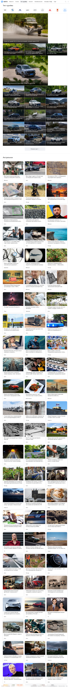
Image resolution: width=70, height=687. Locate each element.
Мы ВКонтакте (34, 686)
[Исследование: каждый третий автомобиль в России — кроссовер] (35, 608)
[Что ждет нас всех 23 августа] (13, 302)
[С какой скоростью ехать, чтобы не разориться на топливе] (13, 564)
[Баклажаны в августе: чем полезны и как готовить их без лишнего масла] (35, 389)
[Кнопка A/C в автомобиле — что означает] (57, 564)
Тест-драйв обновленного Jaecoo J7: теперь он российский (35, 95)
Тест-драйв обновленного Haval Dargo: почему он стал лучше (19, 83)
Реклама (13, 686)
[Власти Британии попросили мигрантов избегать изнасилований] (57, 389)
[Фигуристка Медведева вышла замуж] (57, 608)
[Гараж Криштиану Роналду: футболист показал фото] (13, 586)
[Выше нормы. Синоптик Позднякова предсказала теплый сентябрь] (57, 346)
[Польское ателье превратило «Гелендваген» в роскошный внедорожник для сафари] (57, 586)
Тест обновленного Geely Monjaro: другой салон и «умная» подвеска (55, 119)
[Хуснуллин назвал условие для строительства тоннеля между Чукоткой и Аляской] (13, 455)
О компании (7, 686)
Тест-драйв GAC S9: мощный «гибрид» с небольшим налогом (12, 95)
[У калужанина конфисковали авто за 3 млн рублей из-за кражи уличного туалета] (35, 237)
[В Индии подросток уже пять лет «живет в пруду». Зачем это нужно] (57, 302)
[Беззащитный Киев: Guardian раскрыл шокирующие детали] (57, 651)
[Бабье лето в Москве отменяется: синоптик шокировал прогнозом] (35, 411)
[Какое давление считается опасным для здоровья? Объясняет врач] (13, 259)
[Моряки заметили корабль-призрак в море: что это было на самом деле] (57, 542)
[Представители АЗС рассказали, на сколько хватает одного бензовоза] (57, 433)
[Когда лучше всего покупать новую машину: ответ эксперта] (13, 368)
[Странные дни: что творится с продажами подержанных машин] (57, 368)
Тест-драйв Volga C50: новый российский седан (54, 52)
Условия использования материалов (50, 686)
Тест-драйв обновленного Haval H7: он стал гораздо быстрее (13, 107)
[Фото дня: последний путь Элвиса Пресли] (13, 433)
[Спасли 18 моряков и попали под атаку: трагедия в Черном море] (13, 499)
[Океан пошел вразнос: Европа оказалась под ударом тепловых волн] (57, 237)
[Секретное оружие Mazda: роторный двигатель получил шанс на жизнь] (13, 608)
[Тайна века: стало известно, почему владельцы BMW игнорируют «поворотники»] (35, 520)
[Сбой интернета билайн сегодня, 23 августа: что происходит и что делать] (13, 651)
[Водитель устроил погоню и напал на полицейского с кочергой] (57, 324)
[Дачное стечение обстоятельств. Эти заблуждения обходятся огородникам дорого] (35, 564)
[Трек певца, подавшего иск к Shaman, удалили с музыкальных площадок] (13, 673)
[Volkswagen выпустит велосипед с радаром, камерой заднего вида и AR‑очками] (35, 586)
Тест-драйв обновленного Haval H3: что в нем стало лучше (13, 52)
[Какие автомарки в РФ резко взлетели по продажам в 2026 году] (13, 389)
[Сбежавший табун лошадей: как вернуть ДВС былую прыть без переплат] (35, 368)
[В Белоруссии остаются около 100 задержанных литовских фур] (57, 193)
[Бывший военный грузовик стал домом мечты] (35, 324)
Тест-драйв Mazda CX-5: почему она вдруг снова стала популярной (13, 119)
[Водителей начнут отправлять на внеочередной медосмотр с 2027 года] (13, 193)
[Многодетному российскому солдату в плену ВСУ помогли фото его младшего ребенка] (13, 171)
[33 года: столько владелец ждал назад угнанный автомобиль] (35, 673)
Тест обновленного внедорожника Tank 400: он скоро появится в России (34, 118)
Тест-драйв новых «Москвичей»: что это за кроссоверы (56, 107)
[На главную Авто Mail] (5, 1)
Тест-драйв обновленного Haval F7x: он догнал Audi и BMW (56, 95)
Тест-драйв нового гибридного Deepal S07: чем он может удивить (34, 52)
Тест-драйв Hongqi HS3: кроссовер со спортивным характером (56, 143)
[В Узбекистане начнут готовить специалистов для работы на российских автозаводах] (35, 477)
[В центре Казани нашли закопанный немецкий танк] (57, 280)
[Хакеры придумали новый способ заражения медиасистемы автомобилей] (35, 651)
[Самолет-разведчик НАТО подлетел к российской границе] (35, 259)
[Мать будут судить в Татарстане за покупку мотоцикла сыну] (35, 171)
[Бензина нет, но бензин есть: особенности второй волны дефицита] (13, 324)
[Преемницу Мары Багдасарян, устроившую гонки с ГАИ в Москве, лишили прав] (13, 280)
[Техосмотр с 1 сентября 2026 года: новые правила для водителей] (13, 237)
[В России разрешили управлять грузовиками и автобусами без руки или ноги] (35, 455)
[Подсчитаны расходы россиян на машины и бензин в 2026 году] (35, 629)
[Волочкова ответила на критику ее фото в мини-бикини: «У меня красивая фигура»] (13, 542)
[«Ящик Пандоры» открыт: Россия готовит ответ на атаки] (57, 411)
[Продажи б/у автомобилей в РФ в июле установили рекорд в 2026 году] (13, 520)
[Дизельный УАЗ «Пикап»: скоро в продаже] (13, 629)
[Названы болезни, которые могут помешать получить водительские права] (13, 346)
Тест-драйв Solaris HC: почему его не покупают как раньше (34, 131)
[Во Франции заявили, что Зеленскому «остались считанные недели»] (57, 215)
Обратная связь (61, 686)
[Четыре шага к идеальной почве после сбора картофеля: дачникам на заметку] (57, 520)
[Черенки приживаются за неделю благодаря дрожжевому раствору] (13, 477)
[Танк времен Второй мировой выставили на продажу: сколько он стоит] (57, 629)
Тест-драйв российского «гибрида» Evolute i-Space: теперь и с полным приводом (56, 130)
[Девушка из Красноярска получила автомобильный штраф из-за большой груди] (13, 215)
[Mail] (2, 1)
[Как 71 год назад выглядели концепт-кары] (35, 433)
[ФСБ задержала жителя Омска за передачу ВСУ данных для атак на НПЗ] (57, 477)
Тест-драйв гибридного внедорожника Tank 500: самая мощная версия (33, 142)
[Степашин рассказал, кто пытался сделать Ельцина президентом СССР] (35, 280)
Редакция (40, 686)
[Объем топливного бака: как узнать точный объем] (57, 455)
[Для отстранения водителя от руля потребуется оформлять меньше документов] (35, 346)
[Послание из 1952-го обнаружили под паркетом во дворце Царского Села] (57, 171)
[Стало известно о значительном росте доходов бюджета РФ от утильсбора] (13, 411)
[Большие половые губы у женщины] (35, 302)
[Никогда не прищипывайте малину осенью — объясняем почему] (57, 259)
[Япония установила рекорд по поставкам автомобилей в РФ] (35, 499)
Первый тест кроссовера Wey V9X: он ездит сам (13, 131)
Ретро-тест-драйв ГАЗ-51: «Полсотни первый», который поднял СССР (21, 41)
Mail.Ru (2, 686)
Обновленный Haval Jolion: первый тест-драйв (13, 143)
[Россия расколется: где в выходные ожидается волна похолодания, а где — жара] (35, 193)
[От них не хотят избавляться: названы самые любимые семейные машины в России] (57, 673)
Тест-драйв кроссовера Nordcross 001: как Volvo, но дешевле (34, 107)
